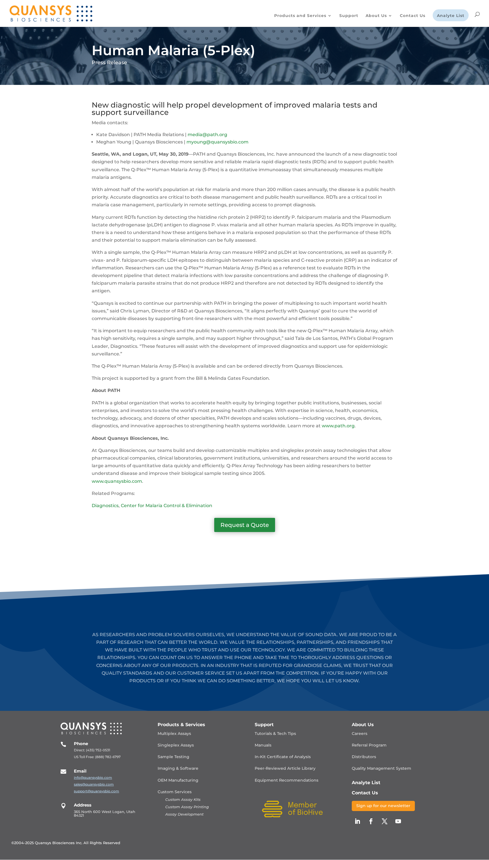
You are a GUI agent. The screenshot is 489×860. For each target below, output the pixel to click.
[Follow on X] (384, 821)
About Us (376, 16)
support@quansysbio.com (96, 791)
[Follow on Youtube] (398, 821)
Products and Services (300, 16)
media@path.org (207, 134)
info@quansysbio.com (93, 777)
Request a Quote (244, 525)
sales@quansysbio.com (94, 784)
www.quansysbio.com (117, 481)
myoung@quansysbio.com (217, 142)
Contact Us (412, 16)
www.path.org (338, 425)
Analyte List (450, 16)
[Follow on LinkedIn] (357, 821)
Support (348, 16)
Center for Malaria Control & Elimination (166, 505)
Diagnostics (105, 505)
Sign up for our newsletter (383, 805)
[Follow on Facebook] (371, 821)
